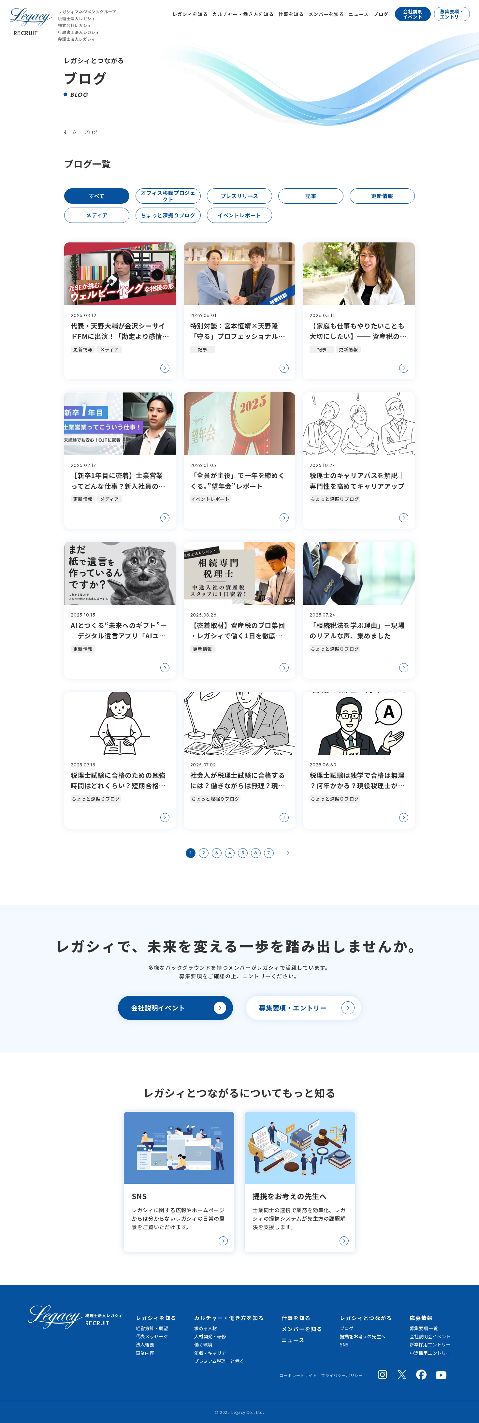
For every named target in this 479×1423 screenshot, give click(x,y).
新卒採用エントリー (430, 1344)
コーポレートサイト (298, 1375)
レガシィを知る (190, 14)
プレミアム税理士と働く (219, 1361)
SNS (344, 1344)
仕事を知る (291, 14)
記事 (310, 196)
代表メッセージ (152, 1336)
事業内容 (145, 1353)
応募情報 (421, 1318)
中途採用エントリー (430, 1353)
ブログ (381, 14)
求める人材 (205, 1328)
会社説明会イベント (430, 1336)
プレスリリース (240, 196)
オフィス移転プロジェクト (168, 196)
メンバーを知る (326, 14)
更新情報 (382, 196)
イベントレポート (239, 215)
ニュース (359, 14)
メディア (97, 215)
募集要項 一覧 (424, 1328)
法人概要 (145, 1344)
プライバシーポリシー (342, 1375)
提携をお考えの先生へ (362, 1336)
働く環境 (203, 1344)
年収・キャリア (210, 1353)
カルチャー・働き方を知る (243, 14)
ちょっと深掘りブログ (168, 215)
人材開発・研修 (210, 1336)
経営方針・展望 (152, 1328)
